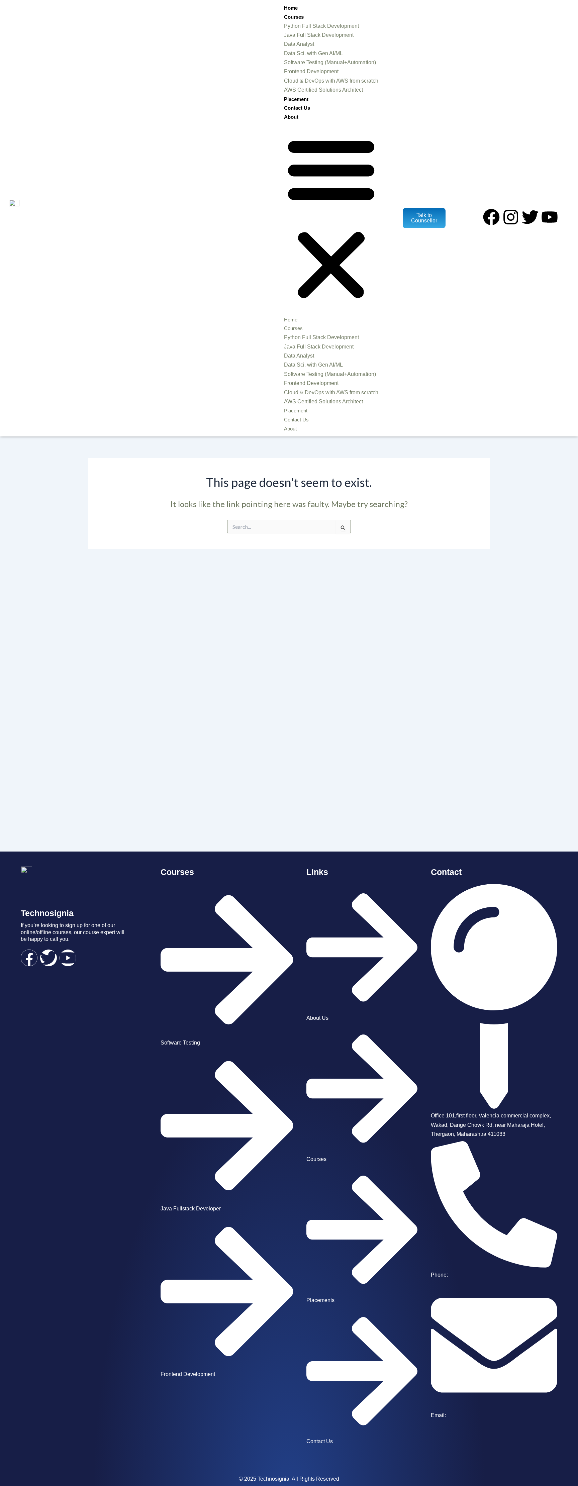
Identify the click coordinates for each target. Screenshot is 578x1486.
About (291, 117)
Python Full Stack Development (321, 26)
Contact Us (297, 108)
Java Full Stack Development (319, 35)
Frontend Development (311, 71)
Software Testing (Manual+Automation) (330, 62)
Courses (294, 17)
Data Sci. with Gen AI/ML (313, 53)
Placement (296, 99)
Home (291, 8)
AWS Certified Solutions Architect (323, 90)
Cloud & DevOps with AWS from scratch (331, 81)
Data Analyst (299, 44)
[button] (331, 218)
